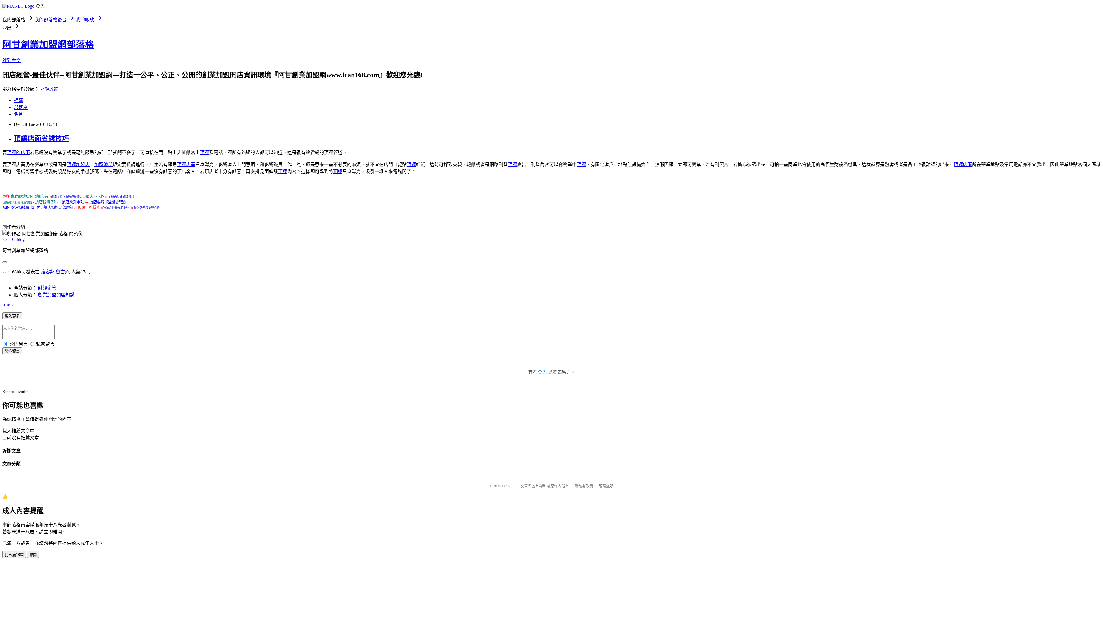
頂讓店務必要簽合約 (147, 207)
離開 (33, 555)
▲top (7, 304)
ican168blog (13, 239)
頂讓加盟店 (78, 164)
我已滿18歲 (14, 555)
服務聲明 (606, 486)
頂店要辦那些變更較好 (108, 202)
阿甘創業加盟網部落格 (48, 44)
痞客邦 (48, 271)
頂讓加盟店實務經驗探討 (66, 196)
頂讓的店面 (18, 152)
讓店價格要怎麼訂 (59, 207)
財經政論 (49, 89)
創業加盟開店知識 (56, 294)
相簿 (18, 100)
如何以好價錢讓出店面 (22, 207)
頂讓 (204, 152)
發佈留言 (12, 351)
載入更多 (12, 316)
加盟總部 (103, 164)
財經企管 (47, 287)
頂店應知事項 (73, 202)
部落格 (21, 107)
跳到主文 (11, 60)
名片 (18, 114)
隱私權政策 (583, 486)
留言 (60, 271)
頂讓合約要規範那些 (116, 207)
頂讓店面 (186, 164)
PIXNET (508, 486)
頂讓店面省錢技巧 (41, 138)
